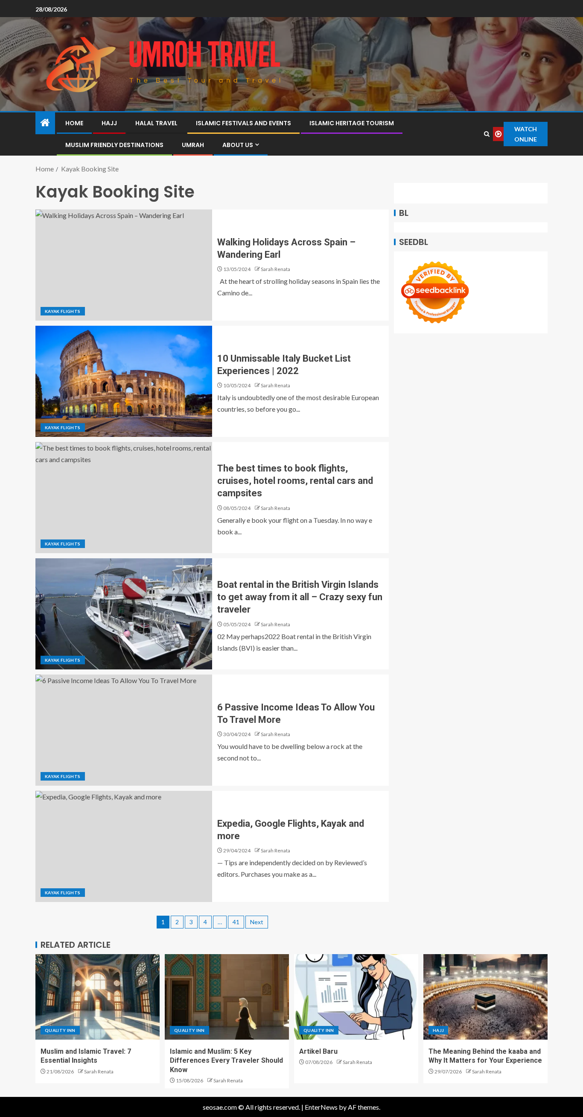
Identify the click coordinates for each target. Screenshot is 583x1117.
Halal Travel (156, 123)
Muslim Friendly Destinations (114, 145)
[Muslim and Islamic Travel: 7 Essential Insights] (97, 997)
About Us (237, 145)
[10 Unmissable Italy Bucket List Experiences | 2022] (123, 381)
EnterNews (321, 1107)
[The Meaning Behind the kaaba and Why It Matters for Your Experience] (485, 997)
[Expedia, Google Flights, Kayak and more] (123, 846)
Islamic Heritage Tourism (351, 123)
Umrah (193, 145)
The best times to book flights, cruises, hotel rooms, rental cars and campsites (295, 481)
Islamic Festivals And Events (243, 123)
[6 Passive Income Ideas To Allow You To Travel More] (123, 730)
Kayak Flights (63, 311)
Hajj (109, 123)
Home (74, 123)
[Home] (45, 123)
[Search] (487, 134)
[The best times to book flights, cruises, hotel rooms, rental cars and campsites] (123, 497)
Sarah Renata (275, 269)
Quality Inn (60, 1030)
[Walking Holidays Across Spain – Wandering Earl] (123, 265)
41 (236, 921)
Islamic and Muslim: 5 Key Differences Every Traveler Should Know (226, 1060)
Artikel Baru (318, 1051)
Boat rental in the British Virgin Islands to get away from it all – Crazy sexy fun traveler (299, 597)
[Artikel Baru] (356, 997)
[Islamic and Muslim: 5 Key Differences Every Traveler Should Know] (227, 997)
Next (256, 921)
